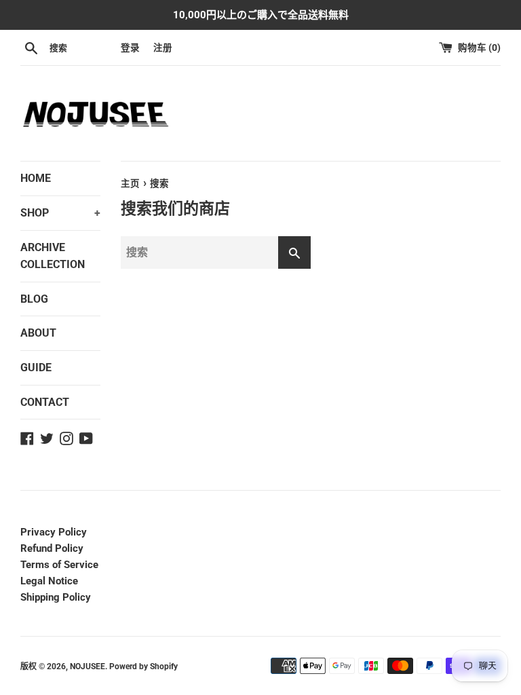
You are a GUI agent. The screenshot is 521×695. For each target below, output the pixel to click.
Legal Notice (49, 581)
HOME (35, 178)
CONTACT (44, 402)
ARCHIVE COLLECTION (52, 256)
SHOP (60, 212)
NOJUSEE (87, 666)
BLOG (34, 299)
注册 (162, 47)
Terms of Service (59, 565)
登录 (130, 47)
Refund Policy (51, 548)
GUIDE (36, 367)
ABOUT (38, 332)
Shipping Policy (55, 597)
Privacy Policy (53, 532)
